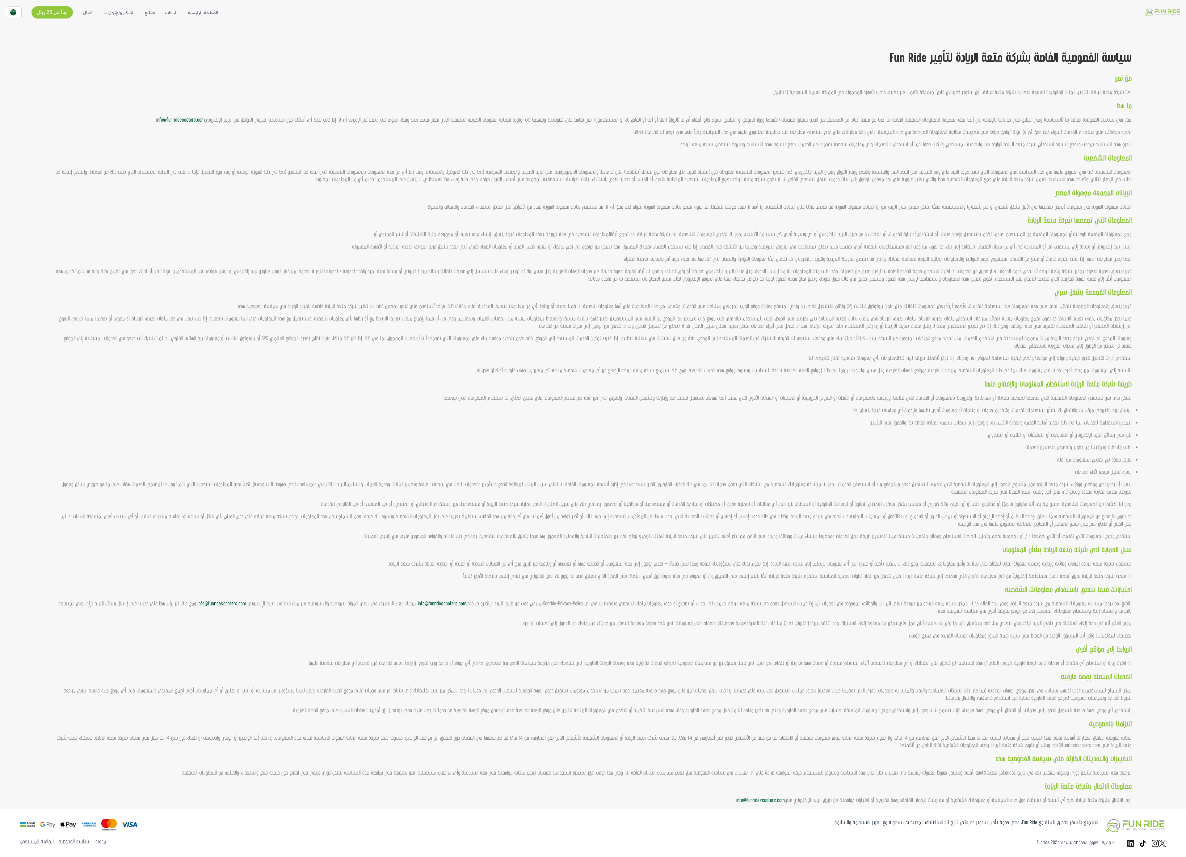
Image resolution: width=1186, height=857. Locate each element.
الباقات (171, 12)
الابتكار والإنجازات (119, 12)
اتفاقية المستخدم (37, 841)
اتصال (88, 12)
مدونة (100, 841)
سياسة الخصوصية (74, 841)
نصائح (150, 12)
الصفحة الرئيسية (202, 12)
